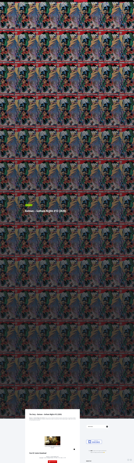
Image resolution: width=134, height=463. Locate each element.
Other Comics (88, 3)
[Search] (128, 460)
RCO (67, 3)
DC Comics (73, 3)
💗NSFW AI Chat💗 (60, 3)
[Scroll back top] (131, 460)
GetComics (28, 3)
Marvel (80, 3)
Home (53, 3)
